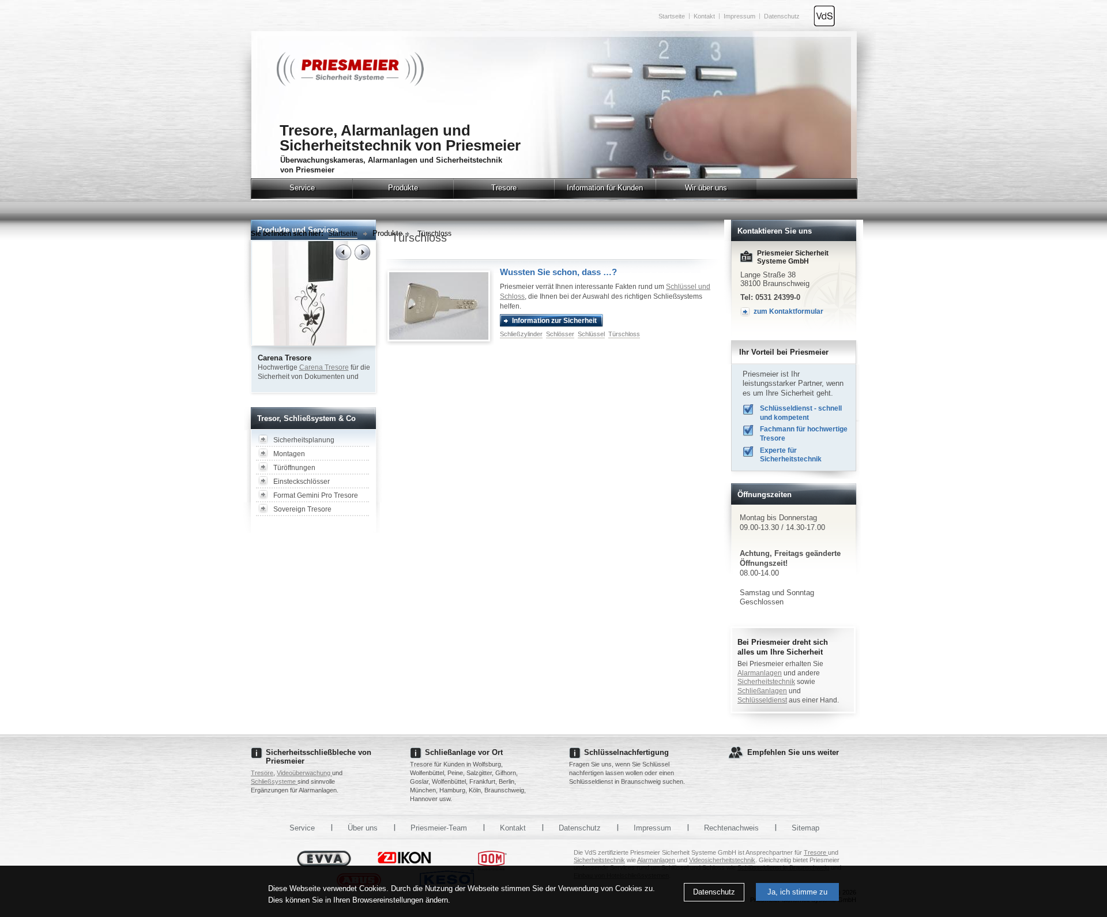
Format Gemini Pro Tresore (315, 495)
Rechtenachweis (731, 828)
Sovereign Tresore (302, 509)
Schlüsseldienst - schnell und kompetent (801, 413)
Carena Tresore (324, 367)
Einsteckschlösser (301, 482)
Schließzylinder (521, 333)
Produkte (403, 187)
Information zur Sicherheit (554, 321)
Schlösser (560, 333)
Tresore (504, 187)
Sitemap (805, 828)
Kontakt (704, 16)
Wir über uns (706, 187)
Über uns (363, 828)
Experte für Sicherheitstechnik (791, 455)
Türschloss (434, 234)
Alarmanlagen (759, 673)
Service (302, 187)
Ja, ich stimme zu (797, 892)
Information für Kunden (605, 187)
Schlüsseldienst (762, 700)
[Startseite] (350, 84)
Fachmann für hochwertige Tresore (804, 433)
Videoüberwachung (304, 772)
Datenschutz (714, 892)
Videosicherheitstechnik (722, 859)
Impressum (739, 16)
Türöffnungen (294, 468)
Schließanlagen (762, 691)
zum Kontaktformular (788, 311)
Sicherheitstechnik (766, 682)
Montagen (289, 454)
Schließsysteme (274, 781)
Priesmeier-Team (439, 828)
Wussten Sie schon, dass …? (558, 272)
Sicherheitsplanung (303, 440)
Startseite (671, 16)
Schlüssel (591, 333)
